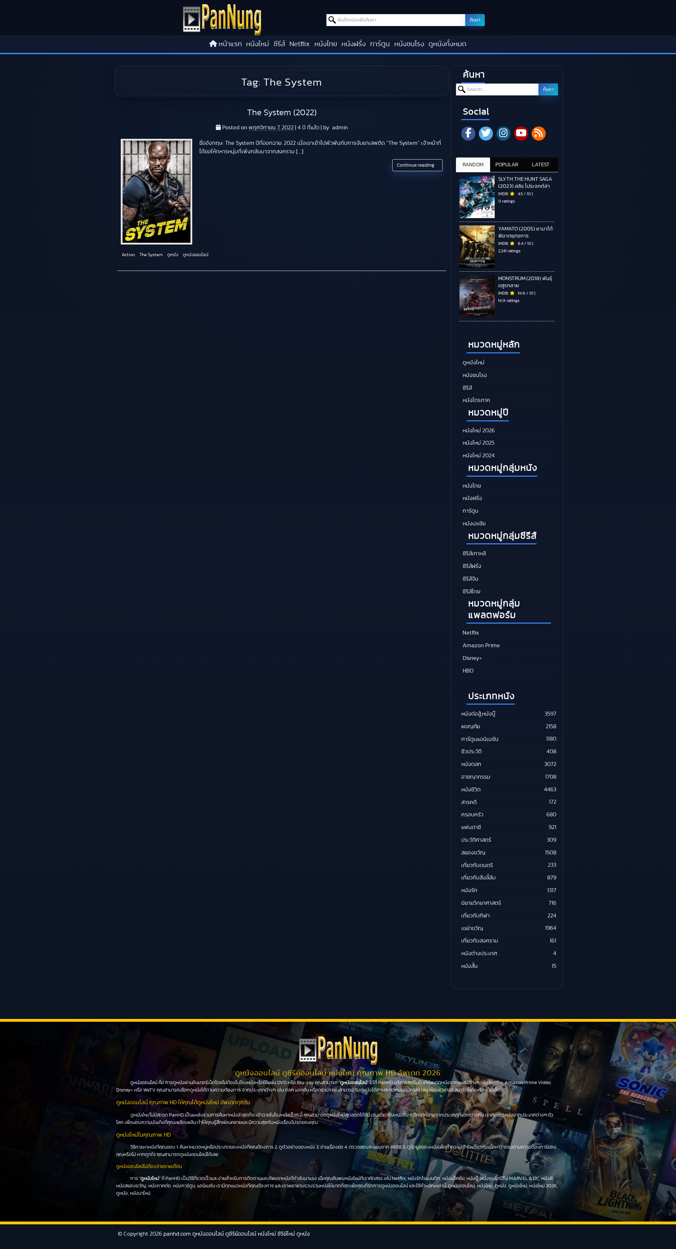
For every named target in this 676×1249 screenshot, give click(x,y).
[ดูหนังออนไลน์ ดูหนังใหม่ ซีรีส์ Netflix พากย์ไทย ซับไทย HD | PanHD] (222, 33)
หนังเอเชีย (473, 523)
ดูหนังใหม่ (472, 362)
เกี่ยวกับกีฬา (475, 916)
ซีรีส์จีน (469, 579)
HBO (467, 671)
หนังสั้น (469, 966)
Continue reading (416, 165)
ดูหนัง (172, 255)
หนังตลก (471, 764)
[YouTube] (521, 133)
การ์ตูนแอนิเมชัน (480, 739)
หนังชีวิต (471, 789)
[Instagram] (503, 133)
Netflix (299, 44)
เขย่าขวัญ (472, 928)
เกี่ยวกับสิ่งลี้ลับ (478, 877)
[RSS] (539, 133)
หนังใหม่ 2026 (478, 430)
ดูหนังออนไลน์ (195, 255)
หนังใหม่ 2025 (477, 443)
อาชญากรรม (475, 777)
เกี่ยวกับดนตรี (477, 865)
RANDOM (473, 164)
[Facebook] (468, 133)
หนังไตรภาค (475, 400)
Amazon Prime (480, 645)
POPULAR (506, 164)
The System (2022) (282, 113)
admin (340, 127)
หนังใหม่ (257, 44)
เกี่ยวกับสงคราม (479, 941)
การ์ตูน (380, 44)
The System (150, 255)
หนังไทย (325, 44)
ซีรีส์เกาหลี (473, 553)
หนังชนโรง (409, 44)
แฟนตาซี (471, 827)
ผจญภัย (470, 726)
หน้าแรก (230, 44)
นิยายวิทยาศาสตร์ (481, 903)
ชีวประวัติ (471, 751)
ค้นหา (475, 20)
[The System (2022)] (156, 192)
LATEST (541, 164)
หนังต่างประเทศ (479, 953)
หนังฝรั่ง (354, 44)
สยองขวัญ (473, 852)
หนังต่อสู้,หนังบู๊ (478, 714)
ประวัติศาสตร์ (476, 840)
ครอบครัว (472, 814)
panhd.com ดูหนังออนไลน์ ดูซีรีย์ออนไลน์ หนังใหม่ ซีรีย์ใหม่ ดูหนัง (236, 1234)
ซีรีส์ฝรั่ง (471, 566)
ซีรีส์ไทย (470, 591)
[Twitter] (486, 133)
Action (128, 255)
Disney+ (471, 658)
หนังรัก (469, 890)
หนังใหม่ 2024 (478, 455)
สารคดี (469, 802)
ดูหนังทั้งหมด (447, 44)
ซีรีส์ (279, 44)
